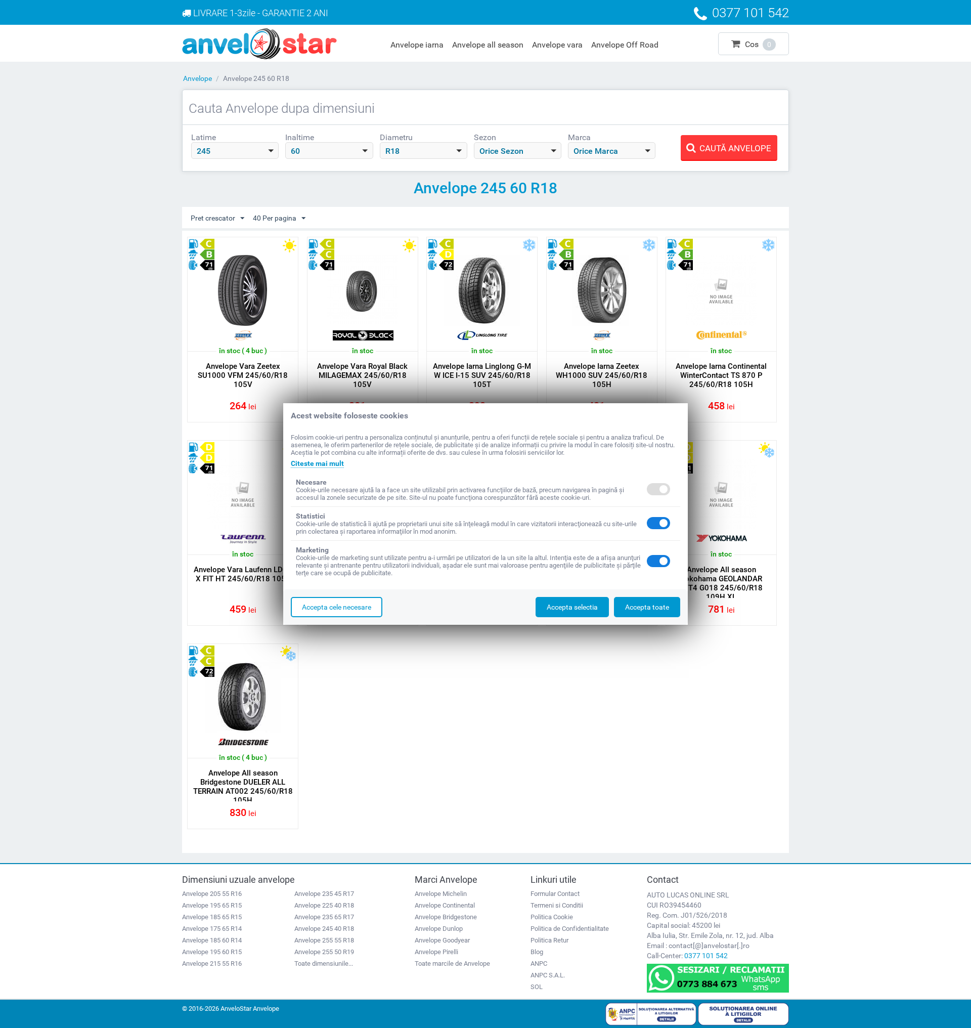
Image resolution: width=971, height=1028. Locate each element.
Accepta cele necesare (336, 607)
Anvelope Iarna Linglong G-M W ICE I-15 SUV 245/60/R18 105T (482, 375)
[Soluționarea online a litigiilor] (743, 1013)
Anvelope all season (487, 45)
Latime (203, 137)
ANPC (539, 963)
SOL (537, 987)
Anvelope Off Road (624, 45)
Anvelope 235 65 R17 (324, 917)
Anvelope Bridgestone (446, 917)
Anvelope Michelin (441, 893)
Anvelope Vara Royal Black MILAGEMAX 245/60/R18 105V (362, 375)
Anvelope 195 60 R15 (212, 952)
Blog (537, 952)
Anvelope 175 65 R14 (212, 928)
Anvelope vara (557, 45)
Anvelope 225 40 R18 (324, 905)
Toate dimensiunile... (323, 963)
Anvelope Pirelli (436, 952)
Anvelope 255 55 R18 (324, 940)
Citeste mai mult (317, 463)
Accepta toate (647, 607)
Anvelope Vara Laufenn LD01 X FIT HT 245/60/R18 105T (243, 574)
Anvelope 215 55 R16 (212, 963)
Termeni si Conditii (557, 905)
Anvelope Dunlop (439, 928)
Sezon (485, 137)
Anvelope (197, 78)
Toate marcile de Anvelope (452, 963)
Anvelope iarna (417, 45)
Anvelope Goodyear (442, 940)
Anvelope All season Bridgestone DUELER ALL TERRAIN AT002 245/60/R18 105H (243, 786)
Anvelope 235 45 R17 (324, 893)
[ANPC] (650, 1013)
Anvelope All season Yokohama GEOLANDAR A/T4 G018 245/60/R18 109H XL (721, 583)
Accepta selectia (572, 607)
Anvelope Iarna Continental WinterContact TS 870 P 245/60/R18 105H (721, 375)
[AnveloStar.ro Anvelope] (259, 43)
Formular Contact (555, 893)
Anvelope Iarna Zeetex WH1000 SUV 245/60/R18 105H (601, 375)
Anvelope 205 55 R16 (212, 893)
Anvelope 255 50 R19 (324, 952)
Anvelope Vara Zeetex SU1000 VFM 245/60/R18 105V (243, 375)
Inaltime (299, 137)
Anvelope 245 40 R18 (324, 928)
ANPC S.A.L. (548, 975)
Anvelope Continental (445, 905)
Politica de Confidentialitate (570, 928)
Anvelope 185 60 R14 (212, 940)
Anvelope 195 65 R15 (212, 905)
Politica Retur (549, 940)
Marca (579, 137)
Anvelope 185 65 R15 (212, 917)
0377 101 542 (706, 956)
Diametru (396, 137)
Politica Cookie (552, 917)
